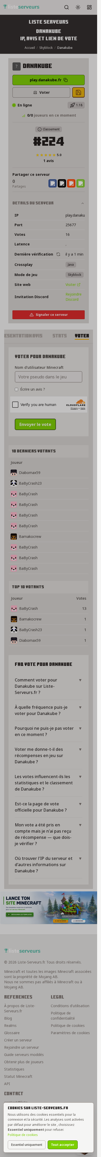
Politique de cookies (23, 1135)
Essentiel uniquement (26, 1144)
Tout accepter (62, 1144)
